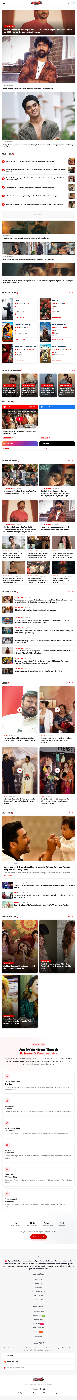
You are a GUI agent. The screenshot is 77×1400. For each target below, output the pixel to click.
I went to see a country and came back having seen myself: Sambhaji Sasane (28, 88)
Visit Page (44, 438)
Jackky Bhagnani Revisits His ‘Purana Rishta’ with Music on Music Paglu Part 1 (31, 187)
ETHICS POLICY (38, 1299)
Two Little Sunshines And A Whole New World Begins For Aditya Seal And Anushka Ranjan (34, 204)
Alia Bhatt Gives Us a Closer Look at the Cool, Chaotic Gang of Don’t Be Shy (30, 161)
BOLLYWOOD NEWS (38, 1311)
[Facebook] (40, 1389)
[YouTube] (44, 1389)
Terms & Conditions (31, 1393)
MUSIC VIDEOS (38, 1320)
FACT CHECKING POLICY (38, 1291)
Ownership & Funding (57, 1393)
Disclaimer (44, 1393)
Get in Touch (37, 1237)
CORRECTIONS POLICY (38, 1295)
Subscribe (7, 438)
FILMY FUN (38, 1336)
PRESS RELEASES (38, 1328)
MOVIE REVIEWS (37, 1316)
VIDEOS (36, 1332)
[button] (4, 3)
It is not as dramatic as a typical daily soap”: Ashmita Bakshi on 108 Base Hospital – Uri (33, 196)
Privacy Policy (18, 1393)
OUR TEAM (38, 1287)
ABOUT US (38, 1279)
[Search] (67, 2)
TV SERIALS (36, 1324)
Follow (6, 448)
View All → (71, 292)
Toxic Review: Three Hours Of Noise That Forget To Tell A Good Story (26, 238)
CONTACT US (39, 1283)
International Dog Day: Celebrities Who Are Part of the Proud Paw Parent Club (28, 259)
